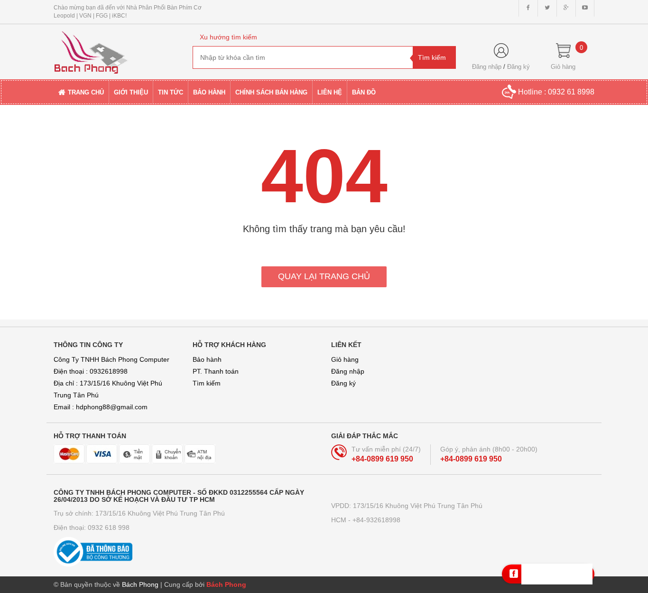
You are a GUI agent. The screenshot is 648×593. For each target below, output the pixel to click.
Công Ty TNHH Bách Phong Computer (111, 359)
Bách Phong (226, 584)
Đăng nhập (486, 66)
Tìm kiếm (207, 383)
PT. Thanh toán (216, 371)
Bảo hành (207, 359)
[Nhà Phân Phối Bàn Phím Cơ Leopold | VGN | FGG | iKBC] (116, 48)
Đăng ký (518, 66)
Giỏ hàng (345, 359)
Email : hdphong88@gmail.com (101, 407)
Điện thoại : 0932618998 (91, 371)
